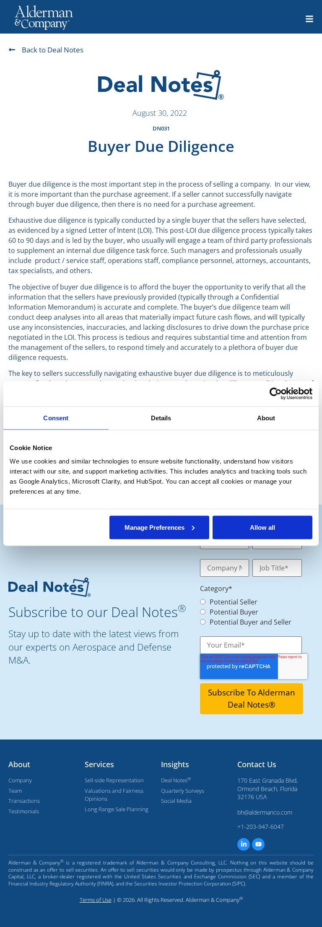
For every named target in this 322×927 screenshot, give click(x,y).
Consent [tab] (55, 418)
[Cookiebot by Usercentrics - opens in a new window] (275, 394)
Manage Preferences (154, 527)
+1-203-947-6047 (260, 827)
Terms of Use (96, 900)
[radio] (251, 601)
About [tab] (266, 418)
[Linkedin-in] (243, 844)
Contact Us (256, 764)
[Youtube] (258, 844)
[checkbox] (247, 611)
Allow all (262, 527)
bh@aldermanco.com (264, 812)
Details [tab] (161, 418)
